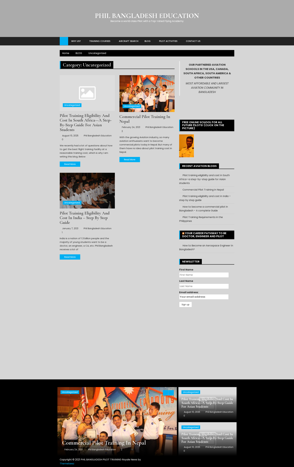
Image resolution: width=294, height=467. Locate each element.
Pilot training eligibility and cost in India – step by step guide (84, 217)
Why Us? (76, 41)
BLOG (148, 41)
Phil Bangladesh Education (98, 135)
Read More (70, 164)
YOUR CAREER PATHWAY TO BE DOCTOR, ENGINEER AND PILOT (204, 234)
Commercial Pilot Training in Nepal (144, 119)
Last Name (186, 281)
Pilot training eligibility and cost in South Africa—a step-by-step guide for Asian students (86, 122)
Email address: (188, 292)
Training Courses (99, 41)
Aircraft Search (128, 41)
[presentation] (165, 393)
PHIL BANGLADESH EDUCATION (147, 15)
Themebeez (67, 463)
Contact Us (193, 41)
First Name (186, 269)
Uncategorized (72, 105)
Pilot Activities (168, 41)
